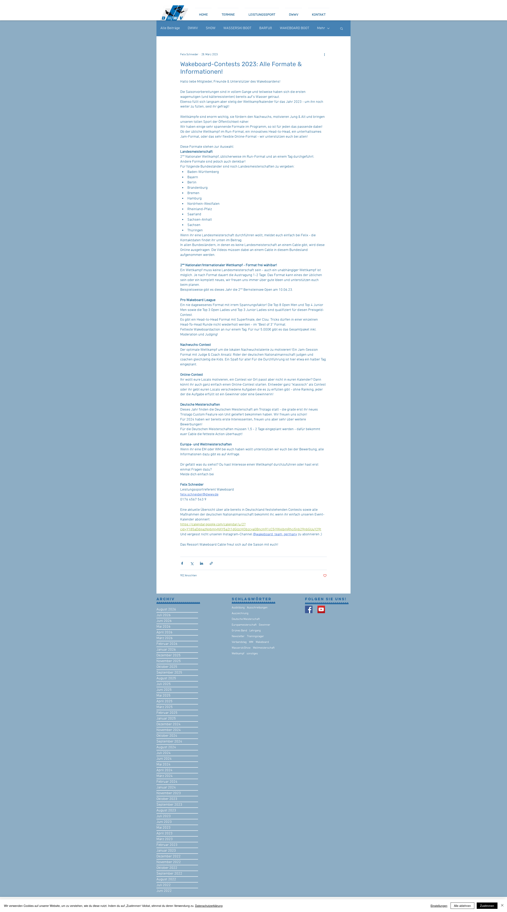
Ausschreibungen (257, 607)
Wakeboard (262, 642)
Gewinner (264, 625)
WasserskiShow (241, 648)
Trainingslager (255, 636)
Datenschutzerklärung (209, 906)
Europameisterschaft (244, 625)
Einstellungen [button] (439, 906)
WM (251, 642)
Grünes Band (239, 630)
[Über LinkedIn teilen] (201, 563)
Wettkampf (238, 653)
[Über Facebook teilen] (182, 563)
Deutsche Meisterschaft (246, 619)
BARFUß (265, 28)
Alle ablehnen (462, 906)
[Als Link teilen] (211, 563)
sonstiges (252, 653)
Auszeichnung (240, 613)
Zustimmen (487, 906)
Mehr (321, 28)
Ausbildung (238, 607)
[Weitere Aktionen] (324, 54)
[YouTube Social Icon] (321, 609)
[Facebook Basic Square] (309, 609)
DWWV (193, 28)
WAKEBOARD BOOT (294, 28)
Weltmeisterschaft (263, 648)
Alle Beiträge (170, 28)
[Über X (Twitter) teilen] (192, 563)
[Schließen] (502, 905)
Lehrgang (255, 630)
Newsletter (238, 636)
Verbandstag (239, 642)
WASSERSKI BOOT (237, 28)
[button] (341, 28)
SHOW (210, 28)
